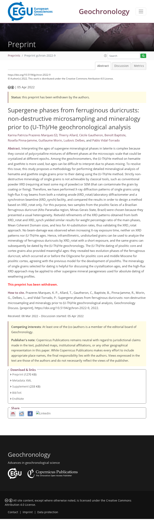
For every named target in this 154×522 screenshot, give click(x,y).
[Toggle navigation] (141, 11)
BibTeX (16, 393)
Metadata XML (21, 380)
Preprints (14, 55)
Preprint (17, 374)
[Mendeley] (13, 413)
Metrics (139, 66)
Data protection (47, 512)
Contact (13, 512)
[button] (105, 55)
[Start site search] (143, 56)
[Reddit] (21, 413)
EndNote (18, 399)
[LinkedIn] (43, 413)
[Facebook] (30, 413)
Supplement (20, 386)
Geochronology (104, 11)
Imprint (28, 512)
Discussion (121, 66)
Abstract (103, 66)
